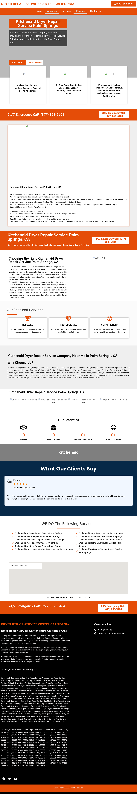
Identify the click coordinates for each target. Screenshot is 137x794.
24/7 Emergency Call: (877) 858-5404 (36, 114)
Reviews (80, 11)
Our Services (35, 62)
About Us (52, 11)
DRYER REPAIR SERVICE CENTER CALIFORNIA (37, 4)
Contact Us (95, 11)
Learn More (17, 62)
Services (66, 11)
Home (39, 11)
